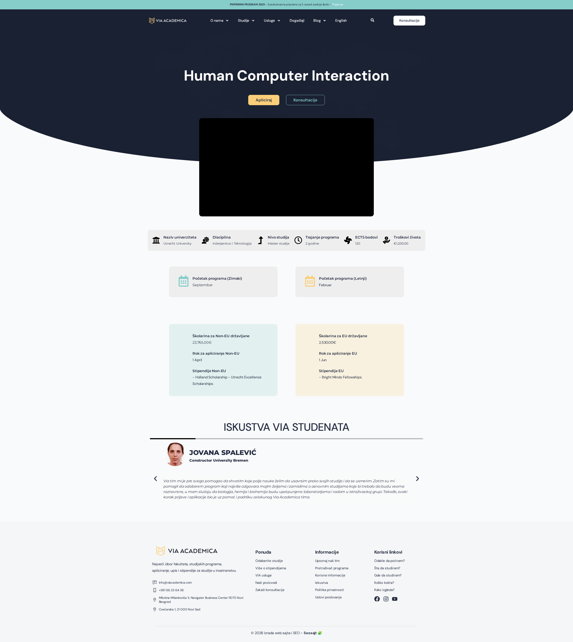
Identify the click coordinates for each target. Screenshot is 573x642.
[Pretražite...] (372, 20)
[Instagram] (386, 599)
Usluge (269, 20)
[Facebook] (377, 599)
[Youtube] (395, 599)
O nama (216, 20)
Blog (317, 20)
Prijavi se (337, 4)
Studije (243, 20)
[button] (155, 479)
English (341, 20)
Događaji (297, 20)
